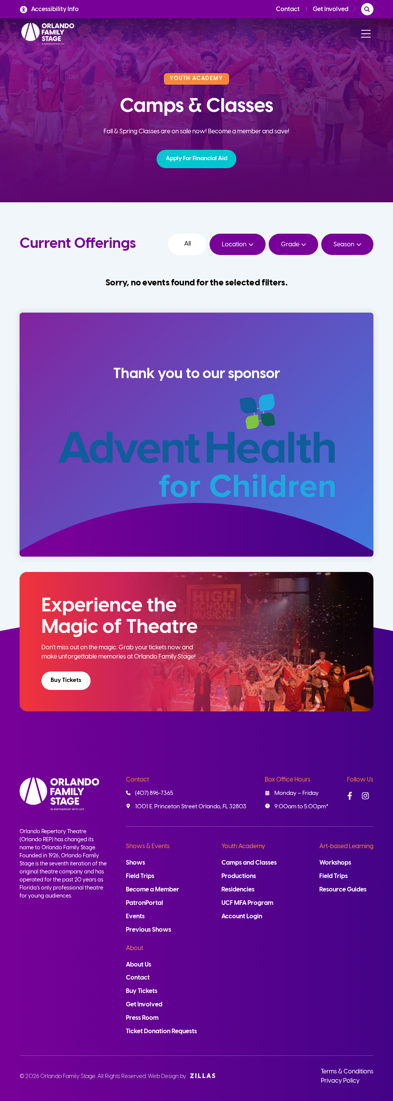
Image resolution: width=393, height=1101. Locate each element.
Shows (135, 863)
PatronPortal (144, 903)
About (134, 948)
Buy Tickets (66, 680)
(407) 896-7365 (154, 793)
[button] (196, 159)
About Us (138, 965)
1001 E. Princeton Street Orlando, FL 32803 (190, 807)
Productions (238, 876)
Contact (288, 9)
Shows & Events (148, 846)
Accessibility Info (55, 9)
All (187, 244)
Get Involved (330, 9)
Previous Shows (148, 930)
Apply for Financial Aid (196, 159)
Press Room (142, 1018)
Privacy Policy (340, 1081)
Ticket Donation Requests (161, 1031)
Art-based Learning (346, 846)
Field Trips (140, 876)
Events (135, 916)
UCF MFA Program (247, 903)
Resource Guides (343, 889)
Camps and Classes (249, 863)
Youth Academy (243, 846)
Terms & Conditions (347, 1071)
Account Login (241, 916)
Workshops (335, 863)
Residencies (237, 889)
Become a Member (152, 889)
